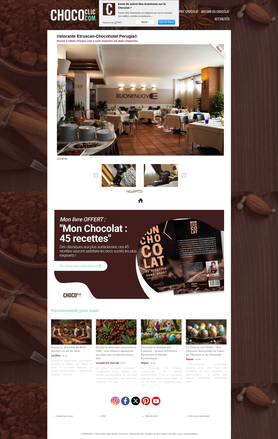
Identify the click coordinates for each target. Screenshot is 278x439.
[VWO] (118, 22)
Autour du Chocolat (215, 11)
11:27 (64, 356)
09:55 (122, 363)
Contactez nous (64, 416)
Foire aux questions (199, 416)
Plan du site (151, 416)
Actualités (222, 18)
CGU (103, 416)
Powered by (108, 22)
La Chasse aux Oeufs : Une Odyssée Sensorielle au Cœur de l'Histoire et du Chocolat (205, 351)
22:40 (197, 359)
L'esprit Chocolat (186, 11)
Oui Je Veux (166, 22)
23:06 (152, 363)
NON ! (145, 22)
